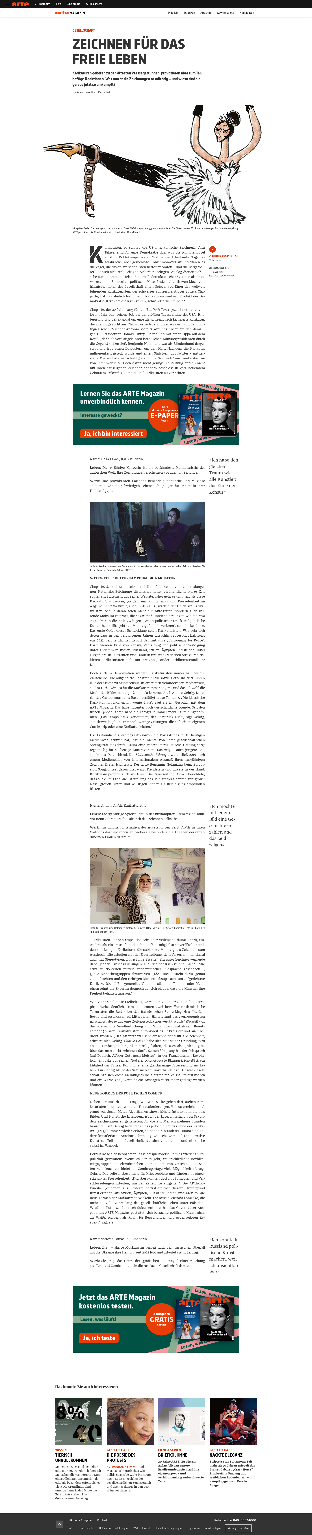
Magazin (173, 12)
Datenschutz (86, 1528)
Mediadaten (246, 12)
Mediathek (229, 275)
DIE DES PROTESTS (121, 1457)
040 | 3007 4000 (244, 1520)
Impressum (193, 1528)
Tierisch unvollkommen (71, 1457)
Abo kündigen (213, 1528)
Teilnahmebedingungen (169, 1528)
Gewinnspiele (225, 12)
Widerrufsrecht (141, 1528)
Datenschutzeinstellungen (113, 1528)
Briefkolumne (172, 1455)
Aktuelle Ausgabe (80, 1520)
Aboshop (206, 12)
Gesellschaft (83, 30)
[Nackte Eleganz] (233, 1421)
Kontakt (102, 1520)
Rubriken (189, 12)
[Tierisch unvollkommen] (78, 1421)
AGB (71, 1528)
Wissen (61, 1450)
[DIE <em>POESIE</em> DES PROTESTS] (130, 1421)
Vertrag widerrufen (238, 1528)
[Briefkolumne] (181, 1421)
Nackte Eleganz (226, 1455)
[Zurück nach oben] (59, 1524)
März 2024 (104, 92)
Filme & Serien (169, 1450)
